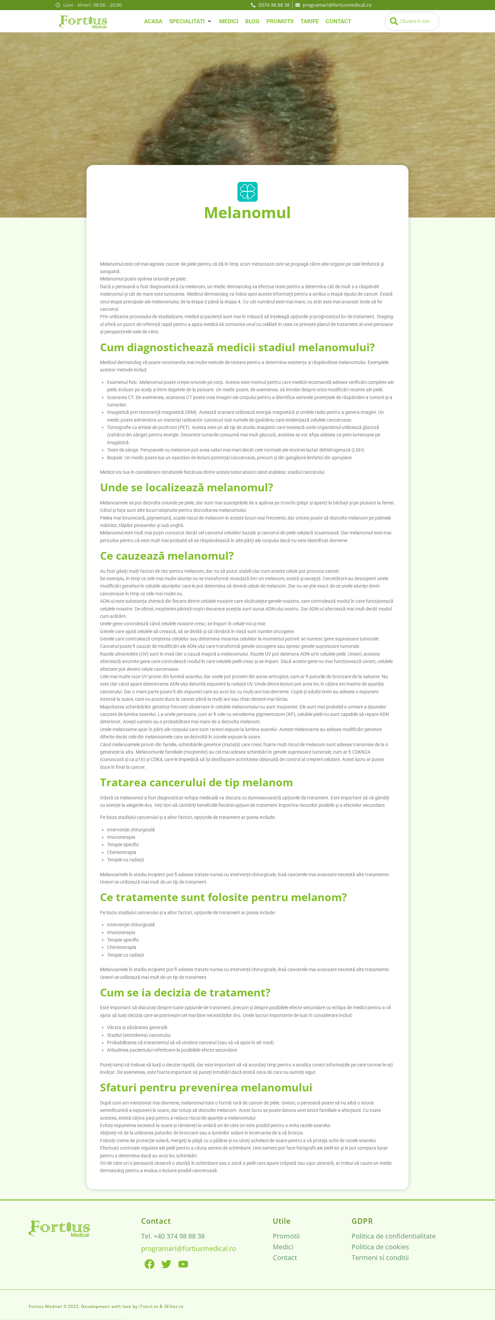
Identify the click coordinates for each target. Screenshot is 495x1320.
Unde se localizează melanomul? (186, 487)
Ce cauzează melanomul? (167, 555)
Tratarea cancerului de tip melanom (196, 782)
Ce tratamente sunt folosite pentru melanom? (223, 897)
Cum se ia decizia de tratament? (185, 992)
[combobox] (412, 21)
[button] (191, 21)
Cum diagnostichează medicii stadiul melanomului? (237, 347)
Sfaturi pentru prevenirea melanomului (206, 1087)
